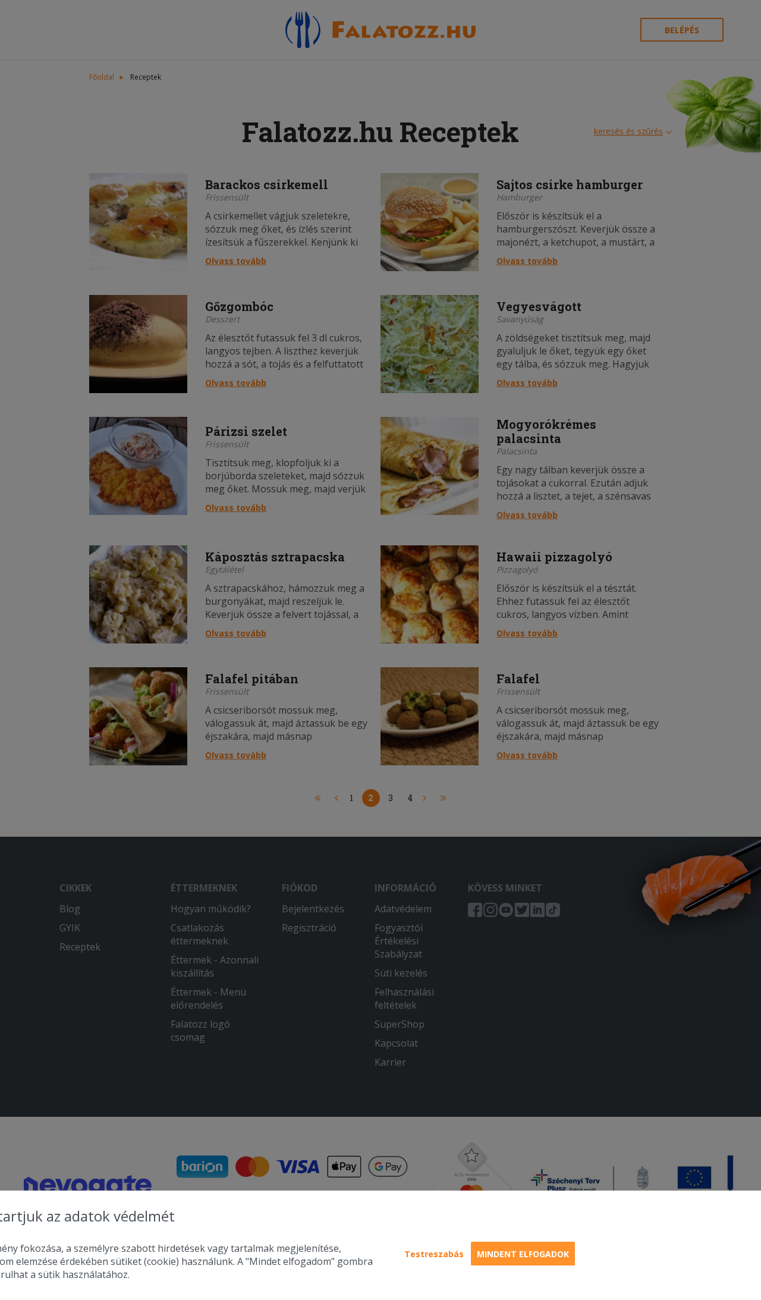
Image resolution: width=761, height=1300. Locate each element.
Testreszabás (434, 1254)
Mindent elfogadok (523, 1254)
